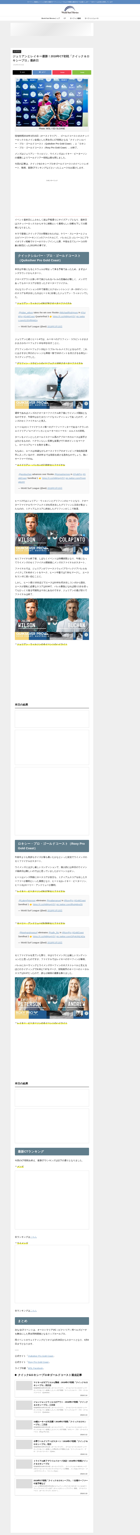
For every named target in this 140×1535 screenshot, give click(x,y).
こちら (33, 1237)
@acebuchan (25, 474)
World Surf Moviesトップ (50, 18)
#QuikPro (77, 474)
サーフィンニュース (92, 18)
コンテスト (16, 51)
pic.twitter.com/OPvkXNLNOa (70, 936)
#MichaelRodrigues (68, 312)
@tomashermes (62, 474)
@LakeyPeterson (27, 900)
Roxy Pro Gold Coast (38, 1362)
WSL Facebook (35, 1368)
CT (65, 18)
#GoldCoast (29, 316)
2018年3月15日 (54, 326)
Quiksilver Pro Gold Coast (40, 1356)
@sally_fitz (54, 932)
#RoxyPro (69, 900)
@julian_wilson (26, 312)
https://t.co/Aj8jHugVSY (64, 316)
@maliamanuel (54, 900)
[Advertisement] (52, 42)
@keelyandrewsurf (28, 932)
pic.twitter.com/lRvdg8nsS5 (69, 904)
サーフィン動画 (75, 18)
